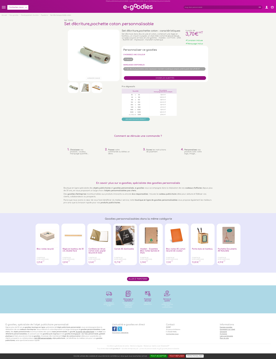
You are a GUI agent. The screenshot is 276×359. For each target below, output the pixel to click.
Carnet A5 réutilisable (124, 249)
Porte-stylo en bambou (202, 249)
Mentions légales (136, 346)
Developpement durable (29, 15)
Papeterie (44, 15)
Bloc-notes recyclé (45, 249)
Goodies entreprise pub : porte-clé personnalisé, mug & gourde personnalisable (150, 348)
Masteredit (165, 346)
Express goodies (226, 327)
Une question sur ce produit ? (135, 119)
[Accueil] (138, 10)
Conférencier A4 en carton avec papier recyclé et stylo (97, 251)
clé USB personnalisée (43, 338)
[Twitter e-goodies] (120, 329)
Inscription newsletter (120, 332)
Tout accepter (158, 356)
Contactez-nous (16, 7)
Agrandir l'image (93, 78)
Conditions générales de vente (118, 346)
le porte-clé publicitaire (85, 332)
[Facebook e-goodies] (114, 329)
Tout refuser (176, 356)
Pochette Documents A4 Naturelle (227, 250)
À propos (223, 334)
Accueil (4, 15)
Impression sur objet (227, 329)
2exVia (154, 346)
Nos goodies (13, 15)
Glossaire (223, 332)
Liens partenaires (226, 336)
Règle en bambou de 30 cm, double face (73, 250)
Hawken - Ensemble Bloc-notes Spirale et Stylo (149, 251)
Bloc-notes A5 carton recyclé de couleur (175, 250)
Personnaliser (195, 356)
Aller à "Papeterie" (138, 279)
